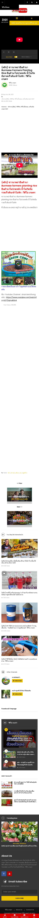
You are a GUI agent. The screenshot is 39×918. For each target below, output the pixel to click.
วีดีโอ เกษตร (12, 83)
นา (20, 473)
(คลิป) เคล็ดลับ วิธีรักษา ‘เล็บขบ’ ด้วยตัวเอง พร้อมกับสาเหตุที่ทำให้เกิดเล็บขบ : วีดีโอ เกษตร (19, 740)
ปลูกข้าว (24, 473)
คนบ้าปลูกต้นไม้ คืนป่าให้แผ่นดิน (21, 691)
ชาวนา (13, 473)
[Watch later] (8, 52)
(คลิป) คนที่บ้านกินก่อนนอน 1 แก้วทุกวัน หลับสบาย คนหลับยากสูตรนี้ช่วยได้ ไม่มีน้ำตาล (19, 594)
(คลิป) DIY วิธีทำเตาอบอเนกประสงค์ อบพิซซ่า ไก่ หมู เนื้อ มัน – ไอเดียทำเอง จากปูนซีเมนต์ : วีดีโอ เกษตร (18, 627)
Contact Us (30, 910)
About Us (19, 910)
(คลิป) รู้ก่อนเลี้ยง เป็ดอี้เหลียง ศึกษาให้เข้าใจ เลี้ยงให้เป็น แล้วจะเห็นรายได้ (18, 562)
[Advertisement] (19, 133)
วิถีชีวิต (12, 99)
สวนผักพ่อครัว (16, 677)
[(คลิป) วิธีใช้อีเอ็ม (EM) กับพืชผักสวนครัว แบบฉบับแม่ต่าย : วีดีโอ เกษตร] (19, 646)
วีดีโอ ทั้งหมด (5, 7)
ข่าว (9, 473)
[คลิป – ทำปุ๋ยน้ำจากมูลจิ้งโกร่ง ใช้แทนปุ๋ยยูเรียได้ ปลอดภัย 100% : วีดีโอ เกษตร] (9, 764)
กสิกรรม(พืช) (5, 99)
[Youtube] (9, 873)
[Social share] (13, 52)
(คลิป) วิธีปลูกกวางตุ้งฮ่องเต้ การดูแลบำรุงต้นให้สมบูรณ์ (19, 844)
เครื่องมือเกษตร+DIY (28, 99)
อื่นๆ (26, 736)
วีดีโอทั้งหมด (18, 99)
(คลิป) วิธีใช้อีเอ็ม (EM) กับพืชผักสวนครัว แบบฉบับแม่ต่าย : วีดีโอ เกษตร (19, 660)
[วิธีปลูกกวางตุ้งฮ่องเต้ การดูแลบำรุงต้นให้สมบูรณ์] (19, 831)
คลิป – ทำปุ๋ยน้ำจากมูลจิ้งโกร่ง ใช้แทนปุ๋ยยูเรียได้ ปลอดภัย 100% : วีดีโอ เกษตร (25, 765)
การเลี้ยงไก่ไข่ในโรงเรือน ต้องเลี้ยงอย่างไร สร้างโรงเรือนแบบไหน (24, 792)
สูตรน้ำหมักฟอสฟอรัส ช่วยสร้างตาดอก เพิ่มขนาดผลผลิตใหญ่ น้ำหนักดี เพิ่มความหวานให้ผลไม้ (26, 801)
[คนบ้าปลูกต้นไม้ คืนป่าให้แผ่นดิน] (5, 694)
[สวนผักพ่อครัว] (5, 680)
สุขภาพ (22, 736)
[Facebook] (3, 873)
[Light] (3, 52)
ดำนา (17, 473)
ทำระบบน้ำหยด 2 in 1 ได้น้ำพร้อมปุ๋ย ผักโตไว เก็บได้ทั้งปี (25, 783)
